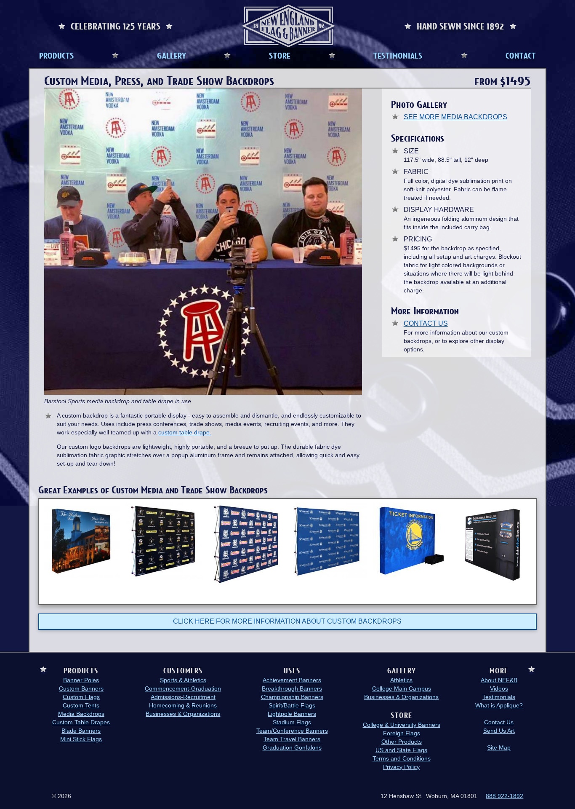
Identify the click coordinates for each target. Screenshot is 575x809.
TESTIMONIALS (398, 55)
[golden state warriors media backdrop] (411, 541)
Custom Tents (81, 705)
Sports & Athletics (183, 680)
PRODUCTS (56, 55)
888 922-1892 (504, 796)
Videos (499, 688)
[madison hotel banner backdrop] (82, 540)
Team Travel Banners (292, 739)
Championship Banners (292, 697)
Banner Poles (81, 680)
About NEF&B (499, 680)
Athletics (401, 680)
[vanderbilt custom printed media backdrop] (164, 541)
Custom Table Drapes (81, 722)
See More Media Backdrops (455, 117)
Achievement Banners (292, 680)
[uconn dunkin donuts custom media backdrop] (246, 544)
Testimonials (498, 697)
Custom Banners (81, 688)
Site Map (499, 747)
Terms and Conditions (402, 758)
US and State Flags (401, 750)
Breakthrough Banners (292, 688)
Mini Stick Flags (81, 739)
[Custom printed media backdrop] (493, 545)
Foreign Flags (401, 733)
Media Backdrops (81, 713)
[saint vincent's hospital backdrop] (329, 540)
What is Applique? (499, 705)
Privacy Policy (401, 766)
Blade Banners (81, 730)
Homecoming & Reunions (183, 705)
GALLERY (171, 55)
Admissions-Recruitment (183, 697)
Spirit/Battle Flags (292, 705)
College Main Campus (401, 688)
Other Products (401, 741)
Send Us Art (499, 730)
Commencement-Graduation (183, 688)
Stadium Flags (292, 722)
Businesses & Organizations (183, 713)
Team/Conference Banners (292, 730)
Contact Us (426, 323)
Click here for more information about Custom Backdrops (287, 621)
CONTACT (521, 55)
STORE (279, 55)
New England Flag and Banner (288, 26)
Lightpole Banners (292, 713)
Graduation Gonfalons (292, 747)
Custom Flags (81, 697)
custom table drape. (184, 432)
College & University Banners (401, 724)
